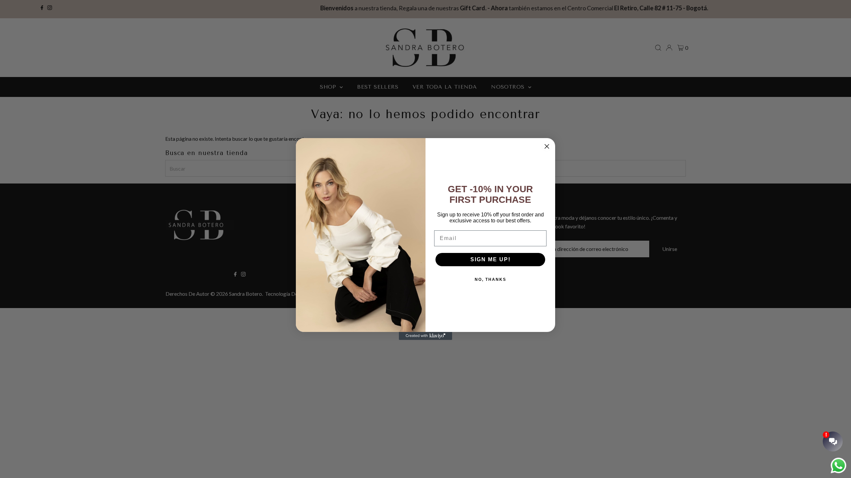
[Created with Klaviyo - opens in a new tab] (425, 336)
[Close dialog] (547, 146)
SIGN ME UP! (490, 259)
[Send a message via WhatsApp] (838, 465)
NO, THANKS (490, 279)
